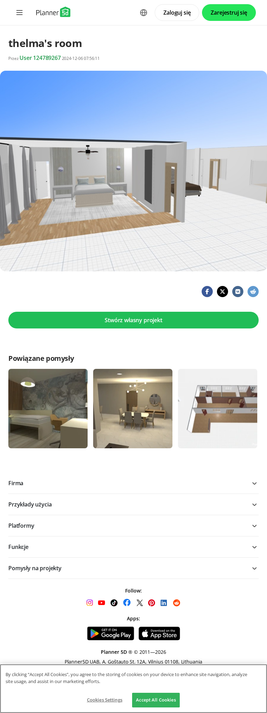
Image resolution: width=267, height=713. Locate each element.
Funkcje (18, 547)
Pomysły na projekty (35, 568)
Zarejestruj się (229, 12)
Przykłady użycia (29, 504)
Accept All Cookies (156, 700)
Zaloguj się (177, 12)
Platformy (21, 525)
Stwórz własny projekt (133, 320)
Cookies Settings (104, 700)
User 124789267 (40, 58)
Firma (15, 483)
